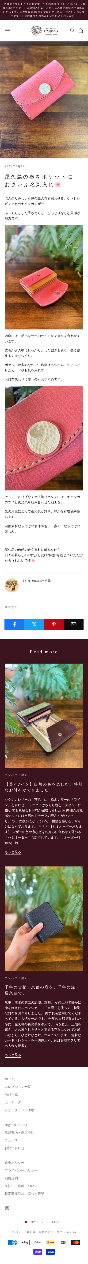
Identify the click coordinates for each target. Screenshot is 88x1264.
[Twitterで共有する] (34, 624)
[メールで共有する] (73, 624)
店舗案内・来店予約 (19, 1132)
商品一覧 (11, 1094)
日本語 (55, 1221)
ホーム (10, 1079)
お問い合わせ (14, 1148)
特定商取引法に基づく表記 (24, 1193)
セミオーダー (14, 1102)
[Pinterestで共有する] (54, 624)
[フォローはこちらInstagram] (7, 1208)
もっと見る (13, 852)
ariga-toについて (16, 1125)
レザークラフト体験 (19, 1110)
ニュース (11, 1140)
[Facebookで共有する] (14, 624)
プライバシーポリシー (21, 1170)
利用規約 (11, 1178)
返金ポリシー (14, 1163)
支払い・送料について (21, 1186)
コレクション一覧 (18, 1087)
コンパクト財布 (16, 775)
